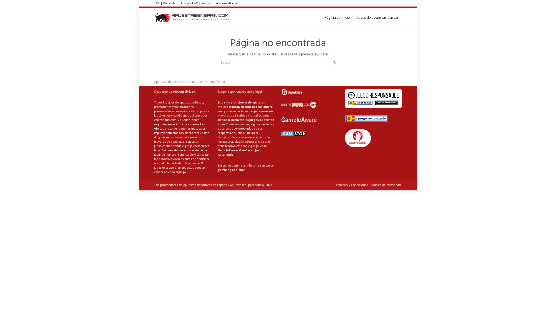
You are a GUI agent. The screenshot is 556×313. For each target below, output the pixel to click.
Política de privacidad (386, 185)
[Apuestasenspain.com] (192, 17)
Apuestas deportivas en (170, 82)
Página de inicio (337, 17)
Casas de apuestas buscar (377, 17)
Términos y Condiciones (351, 185)
